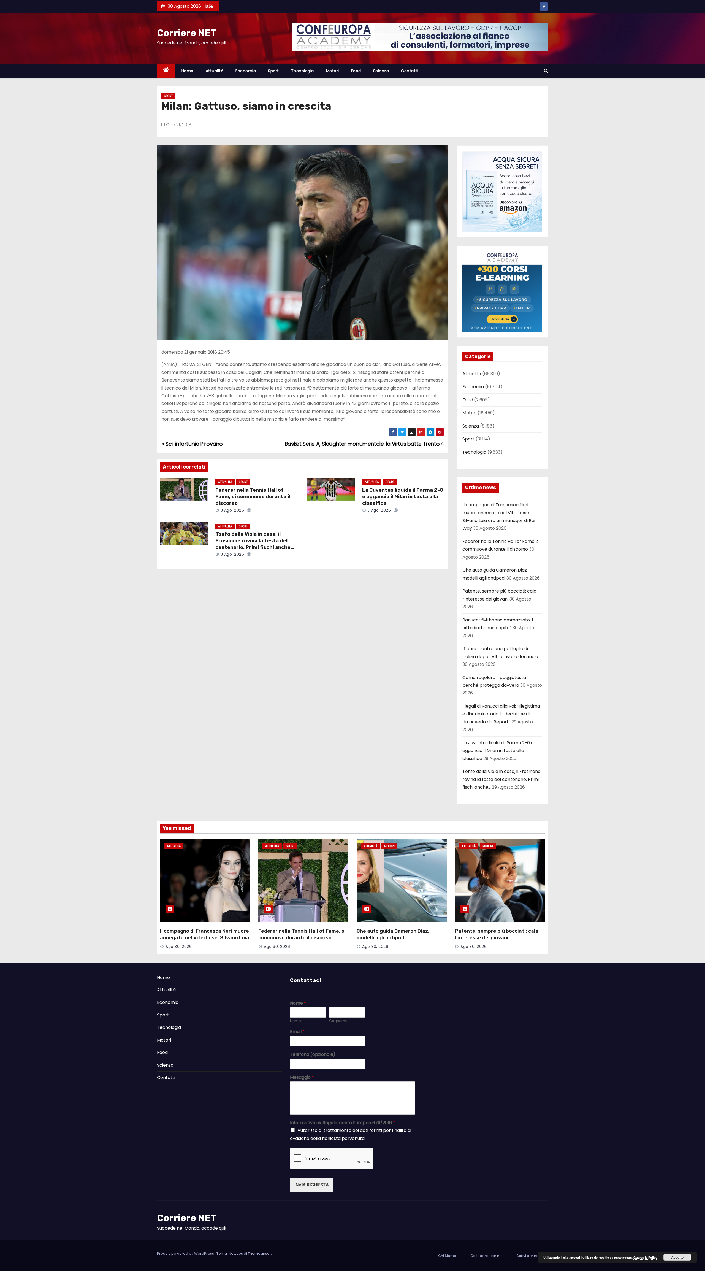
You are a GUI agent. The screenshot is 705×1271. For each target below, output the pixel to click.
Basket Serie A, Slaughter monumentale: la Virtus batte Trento (363, 444)
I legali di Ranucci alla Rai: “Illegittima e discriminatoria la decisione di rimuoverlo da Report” (501, 714)
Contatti (409, 71)
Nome (298, 1003)
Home (187, 71)
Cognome (338, 1021)
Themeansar (259, 1253)
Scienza (381, 71)
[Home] (166, 71)
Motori (332, 71)
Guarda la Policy (645, 1257)
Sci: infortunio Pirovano (193, 444)
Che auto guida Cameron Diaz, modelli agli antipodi (393, 934)
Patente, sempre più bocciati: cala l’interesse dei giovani (496, 934)
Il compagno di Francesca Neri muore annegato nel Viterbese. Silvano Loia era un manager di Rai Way (204, 937)
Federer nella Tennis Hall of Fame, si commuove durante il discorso (252, 496)
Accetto (677, 1257)
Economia (245, 71)
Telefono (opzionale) (312, 1055)
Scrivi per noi (528, 1255)
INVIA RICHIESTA (311, 1184)
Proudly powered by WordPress (186, 1253)
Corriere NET (186, 33)
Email (297, 1032)
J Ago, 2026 (231, 510)
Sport (273, 71)
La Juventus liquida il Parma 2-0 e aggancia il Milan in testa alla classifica (402, 496)
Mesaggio (302, 1077)
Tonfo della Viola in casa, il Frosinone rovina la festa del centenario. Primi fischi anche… (254, 540)
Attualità (215, 71)
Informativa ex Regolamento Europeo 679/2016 (342, 1123)
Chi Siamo (447, 1255)
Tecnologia (302, 71)
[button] (546, 70)
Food (356, 71)
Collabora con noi (486, 1255)
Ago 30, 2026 (179, 946)
